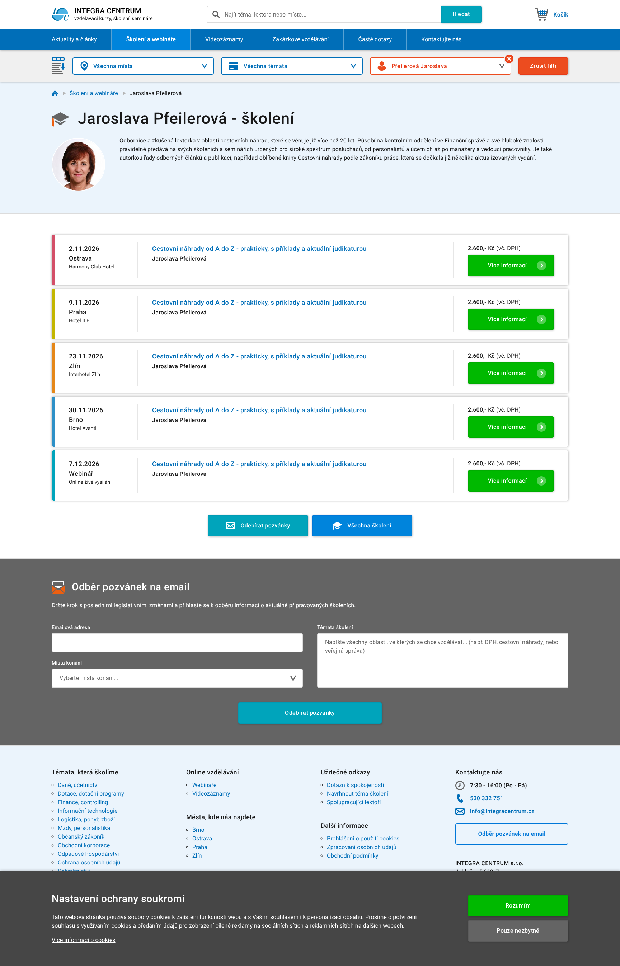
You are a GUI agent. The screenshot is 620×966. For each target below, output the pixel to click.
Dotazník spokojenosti (355, 785)
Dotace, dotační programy (91, 793)
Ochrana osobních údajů (89, 862)
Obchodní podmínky (352, 855)
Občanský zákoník (81, 836)
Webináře (204, 785)
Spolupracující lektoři (354, 802)
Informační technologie (88, 810)
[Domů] (55, 93)
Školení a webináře (94, 93)
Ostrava (202, 838)
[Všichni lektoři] (509, 59)
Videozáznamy (211, 793)
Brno (198, 829)
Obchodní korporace (84, 845)
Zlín (197, 855)
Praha (199, 847)
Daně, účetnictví (78, 785)
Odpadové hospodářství (88, 853)
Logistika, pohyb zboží (86, 819)
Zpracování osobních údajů (361, 847)
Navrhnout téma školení (357, 793)
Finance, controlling (83, 802)
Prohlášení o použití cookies (363, 838)
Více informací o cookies (84, 940)
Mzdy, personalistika (84, 828)
